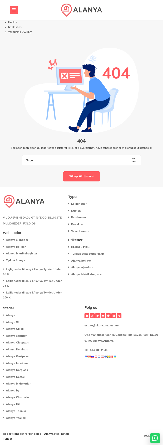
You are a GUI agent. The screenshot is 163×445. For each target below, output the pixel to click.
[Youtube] (103, 315)
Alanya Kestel (15, 376)
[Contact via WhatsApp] (155, 438)
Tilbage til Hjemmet (81, 176)
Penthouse (78, 217)
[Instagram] (92, 315)
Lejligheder (78, 203)
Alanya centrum (16, 335)
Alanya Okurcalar (17, 397)
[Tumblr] (119, 315)
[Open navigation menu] (14, 10)
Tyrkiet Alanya (15, 260)
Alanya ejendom (17, 239)
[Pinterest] (108, 315)
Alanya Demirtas (17, 349)
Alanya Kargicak (17, 369)
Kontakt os (14, 27)
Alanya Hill (13, 404)
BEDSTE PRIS (80, 246)
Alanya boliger (16, 246)
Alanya (10, 315)
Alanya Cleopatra (17, 342)
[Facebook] (86, 315)
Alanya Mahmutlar (18, 383)
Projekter (77, 224)
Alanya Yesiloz (16, 417)
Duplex (12, 22)
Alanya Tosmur (16, 410)
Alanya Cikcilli (15, 328)
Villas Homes (80, 231)
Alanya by (12, 390)
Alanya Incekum (17, 363)
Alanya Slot (13, 322)
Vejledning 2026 (20, 31)
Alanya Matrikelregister (21, 253)
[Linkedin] (113, 315)
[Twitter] (97, 315)
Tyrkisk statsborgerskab (87, 253)
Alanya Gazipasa (17, 356)
